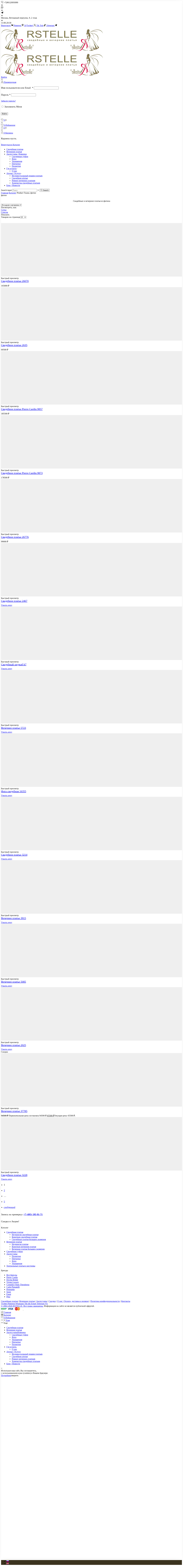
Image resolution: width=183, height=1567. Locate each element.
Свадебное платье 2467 (14, 600)
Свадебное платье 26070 (15, 280)
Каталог (12, 193)
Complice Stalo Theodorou (17, 1284)
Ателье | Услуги (13, 173)
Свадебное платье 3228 (14, 1175)
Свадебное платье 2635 (14, 345)
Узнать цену (6, 605)
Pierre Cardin (12, 1277)
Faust (8, 1294)
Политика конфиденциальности (105, 1301)
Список (4, 212)
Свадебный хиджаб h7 (13, 664)
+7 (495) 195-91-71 (33, 1214)
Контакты (125, 1301)
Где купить (11, 168)
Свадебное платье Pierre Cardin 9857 (22, 409)
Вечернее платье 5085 (13, 981)
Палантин (16, 166)
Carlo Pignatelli (13, 1287)
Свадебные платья (14, 149)
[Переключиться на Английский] (7, 1563)
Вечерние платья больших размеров (28, 1249)
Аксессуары (16, 154)
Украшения (17, 161)
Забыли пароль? (8, 101)
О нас (14, 171)
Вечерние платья (14, 152)
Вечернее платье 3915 (13, 918)
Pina (8, 1297)
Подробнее (6, 1375)
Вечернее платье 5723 (13, 727)
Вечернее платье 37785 (14, 1111)
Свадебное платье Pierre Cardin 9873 (22, 472)
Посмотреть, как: (9, 207)
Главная (4, 193)
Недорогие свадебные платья (25, 1234)
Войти (4, 114)
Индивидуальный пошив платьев (27, 176)
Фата (14, 159)
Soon (8, 1292)
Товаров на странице (10, 217)
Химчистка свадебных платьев (26, 183)
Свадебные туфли (20, 156)
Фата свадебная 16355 (13, 791)
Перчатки (16, 164)
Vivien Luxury (12, 1282)
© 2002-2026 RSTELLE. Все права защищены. (22, 1306)
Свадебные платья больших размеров (29, 1239)
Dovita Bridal (12, 1280)
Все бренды (11, 1275)
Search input (6, 190)
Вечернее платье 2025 (13, 1045)
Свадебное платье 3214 (14, 854)
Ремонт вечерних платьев (23, 180)
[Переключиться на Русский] (7, 1561)
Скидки (52, 1301)
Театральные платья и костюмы (20, 1266)
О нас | (60, 1301)
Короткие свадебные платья (24, 1237)
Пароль (5, 94)
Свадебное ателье (20, 178)
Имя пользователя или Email (17, 87)
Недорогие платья (20, 1244)
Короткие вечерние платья (24, 1246)
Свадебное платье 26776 (15, 536)
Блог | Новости (13, 185)
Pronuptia (10, 1289)
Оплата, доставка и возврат (76, 1301)
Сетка (3, 210)
